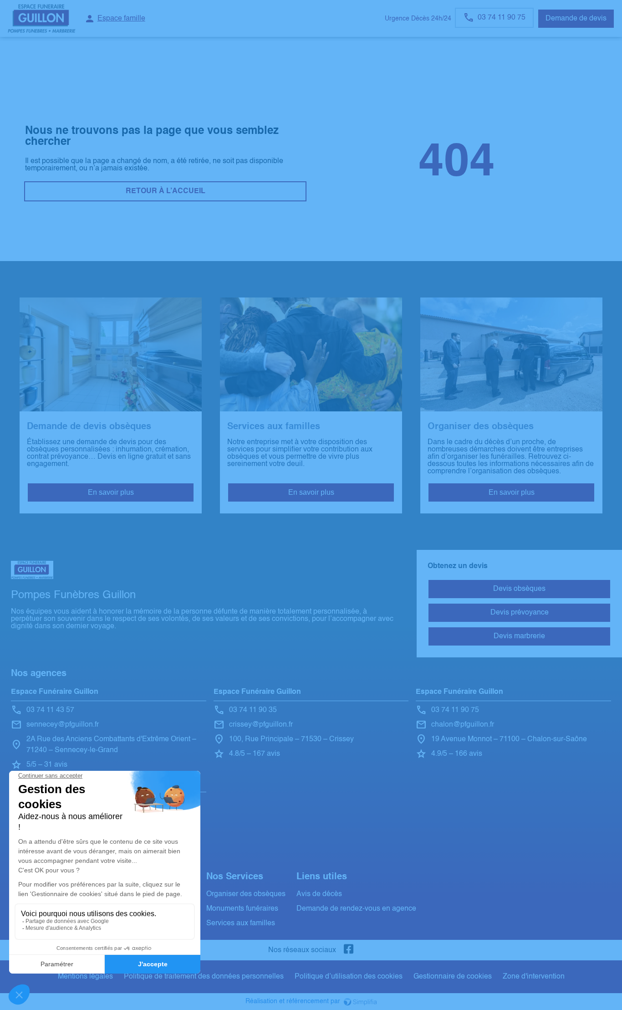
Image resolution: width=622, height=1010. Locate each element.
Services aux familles (240, 923)
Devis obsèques (519, 589)
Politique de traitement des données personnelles (204, 976)
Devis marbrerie (519, 636)
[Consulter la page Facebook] (348, 950)
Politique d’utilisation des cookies (349, 976)
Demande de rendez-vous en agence (356, 909)
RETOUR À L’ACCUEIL (165, 191)
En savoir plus (111, 492)
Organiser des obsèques (246, 894)
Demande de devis (576, 18)
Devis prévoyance (519, 612)
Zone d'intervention (534, 976)
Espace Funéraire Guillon (54, 692)
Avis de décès (319, 894)
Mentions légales (85, 976)
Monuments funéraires (242, 909)
